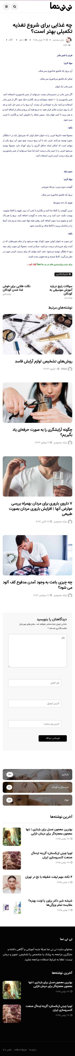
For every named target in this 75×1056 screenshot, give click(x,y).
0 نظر (21, 40)
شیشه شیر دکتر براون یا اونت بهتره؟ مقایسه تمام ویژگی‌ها (50, 903)
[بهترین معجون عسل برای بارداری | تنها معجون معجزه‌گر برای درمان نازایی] (12, 837)
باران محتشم (58, 40)
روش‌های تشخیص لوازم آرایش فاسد (43, 361)
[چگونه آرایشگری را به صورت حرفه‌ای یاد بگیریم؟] (37, 402)
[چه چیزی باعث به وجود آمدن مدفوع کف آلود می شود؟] (37, 555)
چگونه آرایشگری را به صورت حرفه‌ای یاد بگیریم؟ (42, 432)
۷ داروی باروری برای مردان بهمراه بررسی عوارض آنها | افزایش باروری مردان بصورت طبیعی (40, 508)
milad (64, 369)
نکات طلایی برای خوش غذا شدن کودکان (16, 290)
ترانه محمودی (60, 443)
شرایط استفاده (48, 960)
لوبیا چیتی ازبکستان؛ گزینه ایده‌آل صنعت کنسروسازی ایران (51, 855)
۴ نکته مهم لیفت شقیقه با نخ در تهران (48, 877)
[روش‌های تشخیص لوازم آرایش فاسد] (37, 334)
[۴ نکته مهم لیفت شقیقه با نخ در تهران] (12, 884)
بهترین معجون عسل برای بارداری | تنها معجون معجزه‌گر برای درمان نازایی (49, 831)
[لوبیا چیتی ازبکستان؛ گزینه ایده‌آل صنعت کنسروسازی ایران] (12, 860)
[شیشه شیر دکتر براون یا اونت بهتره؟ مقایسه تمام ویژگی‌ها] (12, 908)
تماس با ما (7, 1049)
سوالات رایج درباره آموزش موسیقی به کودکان (61, 292)
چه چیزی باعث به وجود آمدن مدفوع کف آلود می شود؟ (37, 585)
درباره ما (33, 1049)
